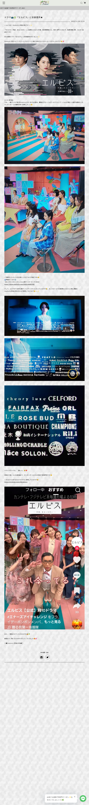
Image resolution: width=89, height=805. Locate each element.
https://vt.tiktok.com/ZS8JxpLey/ (15, 482)
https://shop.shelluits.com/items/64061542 (19, 284)
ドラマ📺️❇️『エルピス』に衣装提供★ (23, 17)
